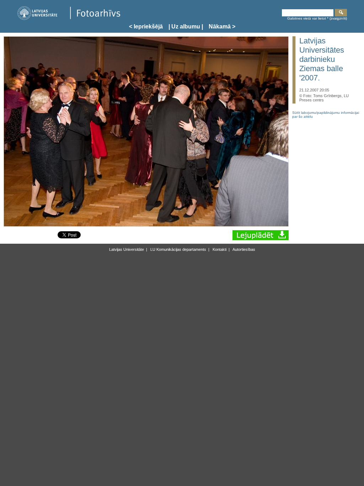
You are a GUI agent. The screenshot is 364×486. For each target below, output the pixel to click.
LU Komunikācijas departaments (177, 249)
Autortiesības (243, 249)
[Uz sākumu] (68, 19)
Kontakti (219, 249)
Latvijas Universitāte (126, 249)
